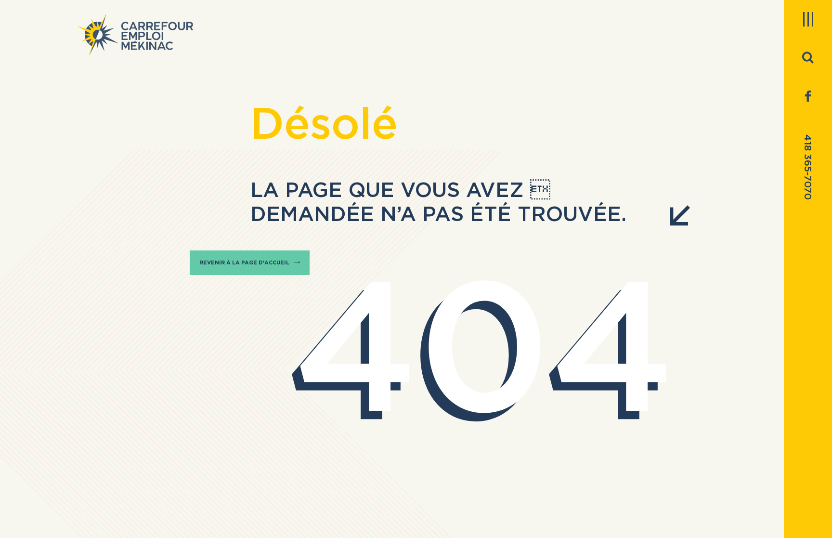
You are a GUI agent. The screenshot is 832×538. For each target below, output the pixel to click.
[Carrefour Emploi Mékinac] (135, 34)
